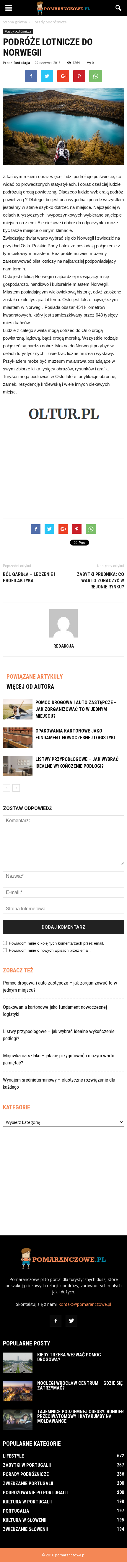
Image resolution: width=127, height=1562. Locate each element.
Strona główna (15, 22)
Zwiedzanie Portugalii (28, 1483)
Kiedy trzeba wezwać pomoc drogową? (69, 1357)
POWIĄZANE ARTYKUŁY (34, 676)
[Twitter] (71, 1321)
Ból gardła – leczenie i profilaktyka (29, 577)
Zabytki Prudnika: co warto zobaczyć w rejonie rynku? (100, 581)
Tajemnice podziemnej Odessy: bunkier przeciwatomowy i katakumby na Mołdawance (80, 1416)
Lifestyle (13, 1456)
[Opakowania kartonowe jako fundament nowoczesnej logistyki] (17, 737)
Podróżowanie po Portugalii (35, 1492)
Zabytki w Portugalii (27, 1465)
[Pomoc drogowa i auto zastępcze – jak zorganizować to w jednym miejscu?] (17, 709)
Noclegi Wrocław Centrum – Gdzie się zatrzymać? (80, 1385)
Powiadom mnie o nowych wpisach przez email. (50, 950)
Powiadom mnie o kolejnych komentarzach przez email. (56, 943)
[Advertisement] (63, 471)
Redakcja (22, 62)
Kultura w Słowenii (24, 1520)
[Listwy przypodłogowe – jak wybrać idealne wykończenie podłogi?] (17, 766)
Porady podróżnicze (18, 31)
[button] (118, 8)
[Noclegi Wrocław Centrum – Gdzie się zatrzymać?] (17, 1391)
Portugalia (16, 1511)
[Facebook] (55, 1321)
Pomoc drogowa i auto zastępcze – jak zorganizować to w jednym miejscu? (76, 709)
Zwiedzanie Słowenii (25, 1529)
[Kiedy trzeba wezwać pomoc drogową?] (17, 1363)
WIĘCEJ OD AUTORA (30, 686)
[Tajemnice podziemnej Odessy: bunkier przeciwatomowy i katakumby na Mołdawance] (17, 1419)
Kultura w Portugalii (27, 1502)
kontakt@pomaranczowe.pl (85, 1304)
